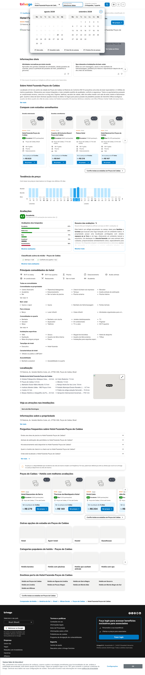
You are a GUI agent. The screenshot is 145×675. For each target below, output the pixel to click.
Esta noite (40, 50)
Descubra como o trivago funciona (62, 648)
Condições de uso (56, 622)
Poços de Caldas (79, 601)
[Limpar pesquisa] (59, 4)
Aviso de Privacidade (57, 628)
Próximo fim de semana (93, 50)
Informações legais (56, 625)
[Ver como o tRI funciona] (56, 217)
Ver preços (116, 23)
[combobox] (47, 4)
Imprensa (7, 653)
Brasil (55, 601)
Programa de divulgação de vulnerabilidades (66, 637)
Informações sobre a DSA (59, 631)
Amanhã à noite (55, 50)
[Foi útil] (65, 74)
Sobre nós (7, 643)
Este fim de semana (72, 50)
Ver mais (23, 102)
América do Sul (44, 601)
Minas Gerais (65, 601)
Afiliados (7, 656)
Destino (37, 3)
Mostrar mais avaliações (30, 264)
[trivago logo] (26, 4)
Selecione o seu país (11, 618)
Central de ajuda (56, 645)
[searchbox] (48, 5)
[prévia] (27, 199)
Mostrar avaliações (28, 249)
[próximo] (101, 11)
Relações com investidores (13, 650)
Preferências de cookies (58, 634)
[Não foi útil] (68, 74)
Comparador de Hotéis (28, 601)
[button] (48, 4)
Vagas (6, 647)
